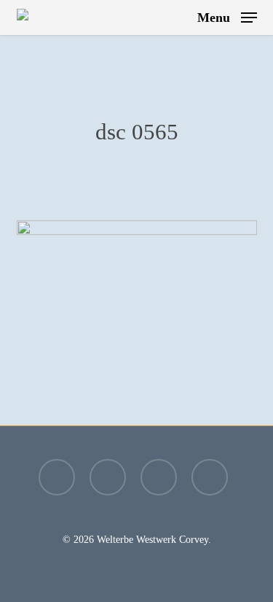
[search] (176, 17)
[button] (227, 16)
